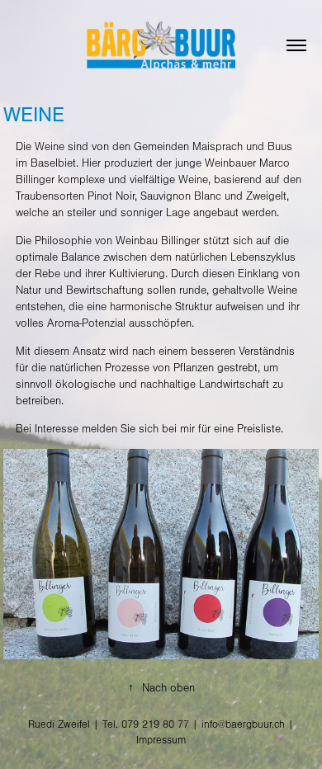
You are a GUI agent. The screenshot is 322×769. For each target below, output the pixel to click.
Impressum (161, 740)
